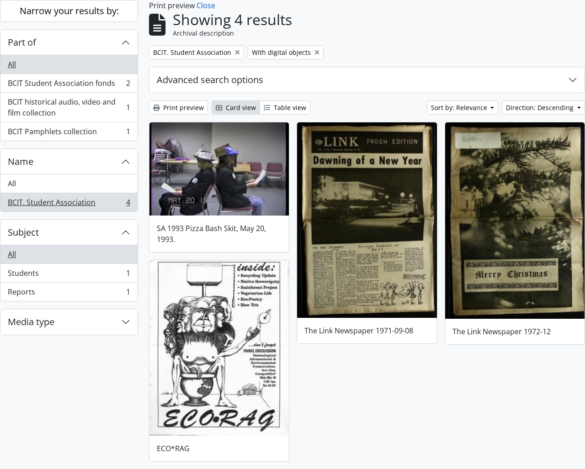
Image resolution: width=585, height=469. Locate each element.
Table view (289, 107)
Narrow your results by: (69, 11)
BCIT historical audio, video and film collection (68, 107)
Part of (22, 42)
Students (68, 275)
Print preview (182, 107)
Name (20, 161)
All (12, 64)
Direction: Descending (540, 107)
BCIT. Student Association (68, 204)
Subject (23, 232)
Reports (68, 294)
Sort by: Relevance (460, 107)
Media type (31, 322)
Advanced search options (210, 80)
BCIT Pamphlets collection (68, 133)
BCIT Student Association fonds (68, 85)
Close (206, 5)
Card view (240, 107)
